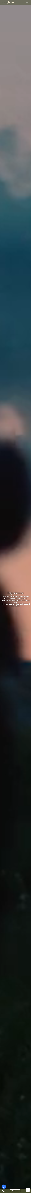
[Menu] (27, 2)
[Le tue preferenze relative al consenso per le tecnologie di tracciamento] (28, 1190)
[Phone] (3, 1191)
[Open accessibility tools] (4, 1187)
